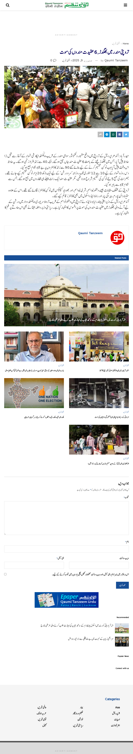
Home (126, 43)
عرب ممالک (41, 713)
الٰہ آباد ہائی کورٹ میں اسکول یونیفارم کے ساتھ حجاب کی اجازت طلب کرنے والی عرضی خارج (87, 319)
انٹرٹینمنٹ (115, 725)
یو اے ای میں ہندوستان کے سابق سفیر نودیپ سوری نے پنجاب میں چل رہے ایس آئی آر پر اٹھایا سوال (34, 370)
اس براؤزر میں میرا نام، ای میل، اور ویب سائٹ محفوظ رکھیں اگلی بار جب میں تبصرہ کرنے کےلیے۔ (90, 574)
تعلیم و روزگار (78, 713)
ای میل (60, 558)
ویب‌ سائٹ (124, 558)
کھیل (44, 725)
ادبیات (117, 719)
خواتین (80, 719)
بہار (81, 707)
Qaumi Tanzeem (116, 60)
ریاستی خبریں (78, 725)
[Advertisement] (66, 21)
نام (127, 541)
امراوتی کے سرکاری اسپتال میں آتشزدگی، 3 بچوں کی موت (112, 417)
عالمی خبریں (42, 707)
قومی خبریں (116, 43)
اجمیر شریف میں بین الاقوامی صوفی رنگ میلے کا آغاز (114, 370)
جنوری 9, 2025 (82, 60)
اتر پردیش (116, 713)
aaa (117, 707)
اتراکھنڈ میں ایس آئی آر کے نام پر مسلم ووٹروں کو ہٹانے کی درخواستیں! (108, 463)
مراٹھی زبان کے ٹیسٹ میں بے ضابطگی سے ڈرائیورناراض (90, 639)
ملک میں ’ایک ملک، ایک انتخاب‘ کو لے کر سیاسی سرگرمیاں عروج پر (44, 417)
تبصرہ (126, 497)
